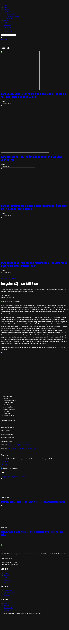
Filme (6, 23)
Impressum (8, 610)
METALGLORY (8, 27)
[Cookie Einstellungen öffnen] (13, 628)
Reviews (6, 10)
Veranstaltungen (13, 16)
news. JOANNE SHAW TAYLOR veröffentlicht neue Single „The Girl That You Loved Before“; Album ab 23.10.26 (34, 95)
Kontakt (10, 31)
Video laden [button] (4, 465)
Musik (10, 278)
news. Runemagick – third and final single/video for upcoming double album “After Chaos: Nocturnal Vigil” (34, 264)
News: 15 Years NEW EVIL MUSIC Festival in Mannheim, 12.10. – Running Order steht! (32, 533)
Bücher (6, 20)
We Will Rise (21, 477)
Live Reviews (8, 12)
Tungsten (13, 477)
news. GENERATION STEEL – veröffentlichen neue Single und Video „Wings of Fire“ (31, 158)
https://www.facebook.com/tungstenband (22, 448)
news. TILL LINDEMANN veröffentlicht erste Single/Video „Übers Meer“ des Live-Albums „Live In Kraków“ (34, 207)
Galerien (10, 18)
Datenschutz (8, 608)
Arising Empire (5, 477)
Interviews (7, 25)
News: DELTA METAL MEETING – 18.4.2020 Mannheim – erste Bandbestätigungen (33, 501)
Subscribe (4, 39)
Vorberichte (11, 14)
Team (9, 29)
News (6, 7)
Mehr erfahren (5, 461)
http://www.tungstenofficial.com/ (19, 445)
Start (5, 5)
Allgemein (4, 278)
